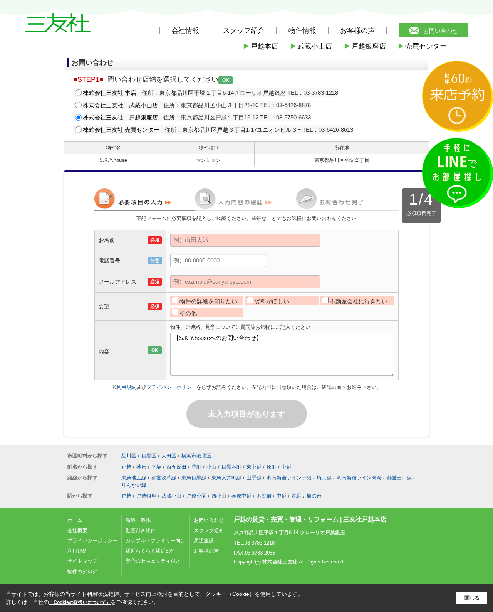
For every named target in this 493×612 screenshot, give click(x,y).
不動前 (264, 496)
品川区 (128, 456)
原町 (272, 467)
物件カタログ (82, 571)
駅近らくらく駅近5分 (149, 551)
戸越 (126, 467)
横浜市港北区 (196, 456)
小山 (211, 467)
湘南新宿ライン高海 (359, 478)
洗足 (297, 496)
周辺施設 (204, 540)
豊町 (196, 467)
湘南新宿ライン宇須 (289, 478)
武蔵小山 (171, 496)
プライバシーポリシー (171, 387)
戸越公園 (196, 496)
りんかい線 (133, 485)
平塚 (156, 467)
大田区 (168, 456)
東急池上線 (133, 478)
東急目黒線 (193, 478)
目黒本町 (231, 467)
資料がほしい (272, 301)
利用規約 (126, 387)
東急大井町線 (226, 478)
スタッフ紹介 (209, 530)
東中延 (254, 467)
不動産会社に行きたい (358, 301)
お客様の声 (357, 30)
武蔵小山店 (311, 46)
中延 (287, 467)
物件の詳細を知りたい (208, 301)
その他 (188, 313)
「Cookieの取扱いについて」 (80, 602)
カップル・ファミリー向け (156, 540)
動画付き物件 (141, 530)
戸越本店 (260, 46)
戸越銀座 (146, 496)
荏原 (141, 467)
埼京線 (324, 478)
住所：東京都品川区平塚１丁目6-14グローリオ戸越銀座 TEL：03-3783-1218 (210, 92)
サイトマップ (82, 561)
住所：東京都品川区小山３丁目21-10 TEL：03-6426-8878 (197, 105)
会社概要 (77, 530)
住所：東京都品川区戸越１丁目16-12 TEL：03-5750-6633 (197, 117)
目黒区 (148, 456)
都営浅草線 (163, 478)
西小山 (218, 496)
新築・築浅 (138, 520)
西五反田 (176, 467)
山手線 (254, 478)
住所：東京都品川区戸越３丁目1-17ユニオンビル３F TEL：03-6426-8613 (218, 129)
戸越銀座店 (365, 46)
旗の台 (314, 496)
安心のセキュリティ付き (153, 561)
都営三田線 (399, 478)
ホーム (74, 520)
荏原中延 (241, 496)
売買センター (422, 46)
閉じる (472, 598)
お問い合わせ (440, 30)
